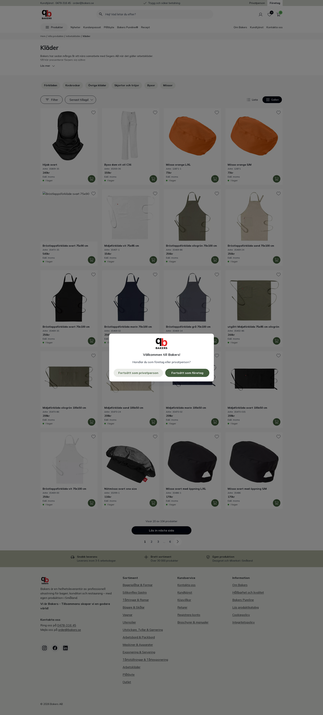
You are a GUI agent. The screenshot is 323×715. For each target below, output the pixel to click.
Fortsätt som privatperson (138, 373)
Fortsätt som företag (187, 373)
